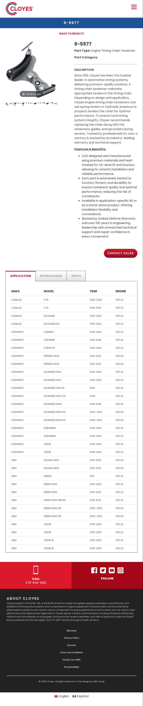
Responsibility (71, 667)
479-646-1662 (35, 583)
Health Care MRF (72, 659)
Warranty (72, 630)
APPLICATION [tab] (20, 276)
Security (71, 645)
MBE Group (99, 681)
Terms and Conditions (71, 652)
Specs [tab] (76, 276)
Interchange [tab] (51, 276)
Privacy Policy (71, 638)
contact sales (121, 253)
